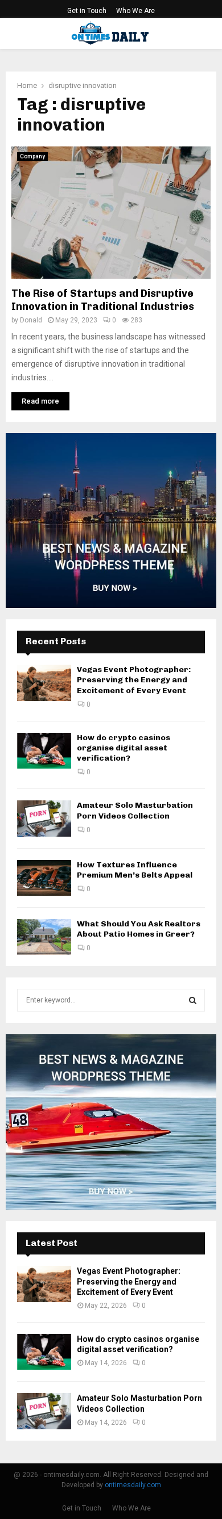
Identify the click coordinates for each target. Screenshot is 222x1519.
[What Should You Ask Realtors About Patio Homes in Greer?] (44, 937)
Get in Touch (86, 11)
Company (32, 156)
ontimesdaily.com (133, 1485)
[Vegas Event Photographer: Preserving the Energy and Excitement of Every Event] (44, 682)
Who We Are (135, 11)
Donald (31, 320)
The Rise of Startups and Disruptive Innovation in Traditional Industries (102, 300)
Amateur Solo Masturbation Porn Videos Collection (135, 810)
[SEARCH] (192, 1000)
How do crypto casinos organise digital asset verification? (123, 748)
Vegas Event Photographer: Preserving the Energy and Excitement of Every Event (134, 680)
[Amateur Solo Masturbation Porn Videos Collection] (44, 818)
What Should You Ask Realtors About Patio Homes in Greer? (138, 929)
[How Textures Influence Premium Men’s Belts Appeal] (44, 878)
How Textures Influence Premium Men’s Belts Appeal (134, 870)
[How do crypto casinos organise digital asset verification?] (44, 751)
